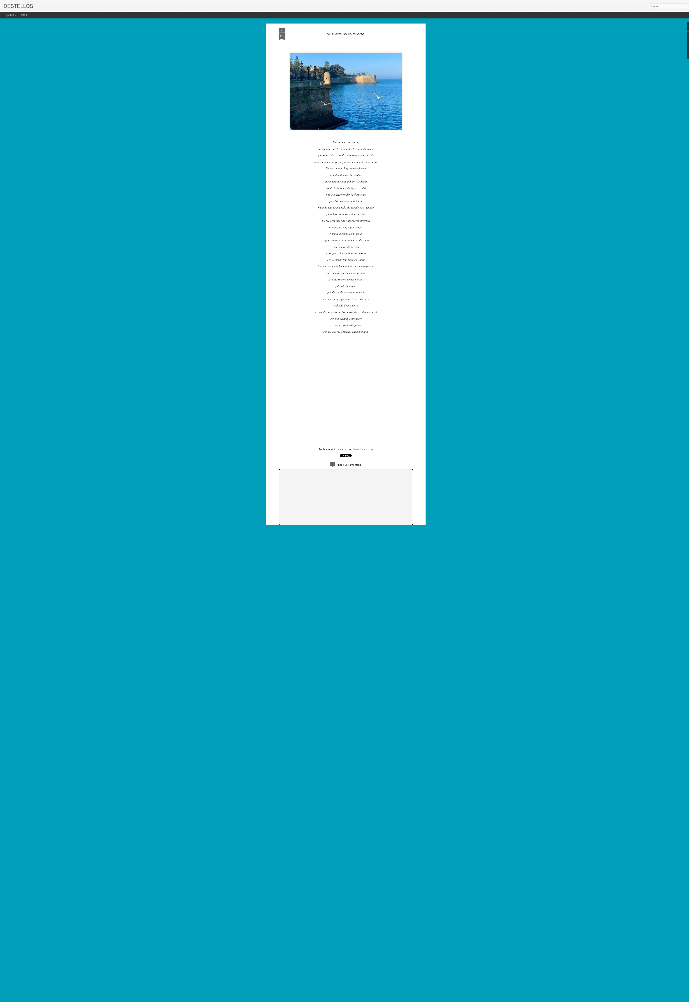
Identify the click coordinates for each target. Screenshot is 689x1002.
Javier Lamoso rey (362, 449)
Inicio (24, 15)
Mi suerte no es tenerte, (346, 33)
